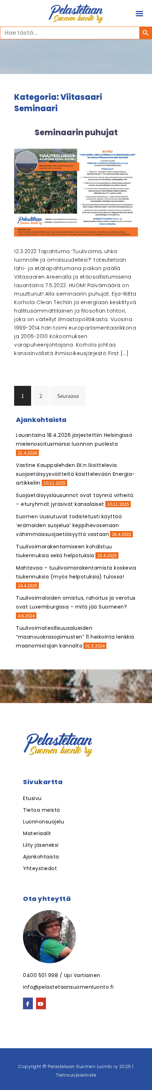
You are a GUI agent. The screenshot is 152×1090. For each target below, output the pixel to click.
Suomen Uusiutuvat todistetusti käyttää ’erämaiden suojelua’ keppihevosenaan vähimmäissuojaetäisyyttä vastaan (69, 525)
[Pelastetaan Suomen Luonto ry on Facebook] (28, 1003)
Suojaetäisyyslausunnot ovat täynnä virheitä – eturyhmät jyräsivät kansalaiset (75, 500)
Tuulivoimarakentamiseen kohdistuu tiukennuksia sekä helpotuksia (64, 551)
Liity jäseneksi (41, 845)
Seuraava (68, 395)
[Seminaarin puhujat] (76, 191)
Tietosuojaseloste (76, 1075)
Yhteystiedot (40, 868)
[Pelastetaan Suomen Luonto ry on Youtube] (41, 1003)
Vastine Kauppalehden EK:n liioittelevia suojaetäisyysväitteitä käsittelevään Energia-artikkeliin (75, 474)
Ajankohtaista (41, 856)
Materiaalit (37, 833)
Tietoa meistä (41, 810)
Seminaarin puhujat (76, 132)
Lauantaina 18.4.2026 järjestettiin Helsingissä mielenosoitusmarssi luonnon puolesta (74, 439)
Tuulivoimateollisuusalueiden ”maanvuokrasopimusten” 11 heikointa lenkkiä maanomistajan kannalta (75, 636)
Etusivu (32, 798)
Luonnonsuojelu (43, 821)
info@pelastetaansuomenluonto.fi (68, 987)
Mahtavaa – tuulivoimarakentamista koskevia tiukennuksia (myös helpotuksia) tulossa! (76, 572)
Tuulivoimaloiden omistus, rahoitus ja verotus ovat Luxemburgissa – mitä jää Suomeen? (76, 602)
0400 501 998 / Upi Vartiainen (61, 975)
